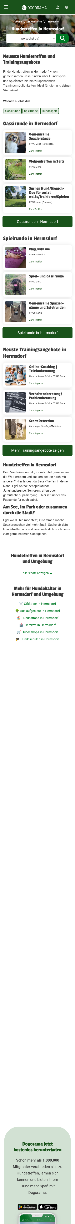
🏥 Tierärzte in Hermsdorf (37, 625)
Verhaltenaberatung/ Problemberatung (45, 396)
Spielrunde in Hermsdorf (38, 333)
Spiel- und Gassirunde (46, 276)
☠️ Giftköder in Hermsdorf (37, 604)
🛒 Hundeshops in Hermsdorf (37, 632)
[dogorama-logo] (34, 7)
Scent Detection (41, 421)
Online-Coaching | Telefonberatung (43, 369)
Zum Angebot (36, 383)
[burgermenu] (6, 7)
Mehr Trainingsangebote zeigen (37, 450)
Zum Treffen (35, 151)
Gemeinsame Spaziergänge (39, 136)
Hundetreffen (35, 21)
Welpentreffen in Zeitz (46, 161)
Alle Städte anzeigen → (37, 573)
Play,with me (39, 249)
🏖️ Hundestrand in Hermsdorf (37, 618)
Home (19, 21)
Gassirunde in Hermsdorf (37, 221)
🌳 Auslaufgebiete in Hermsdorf (37, 611)
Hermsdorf (53, 21)
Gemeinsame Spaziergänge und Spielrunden (47, 305)
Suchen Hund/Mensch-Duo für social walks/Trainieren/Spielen (49, 192)
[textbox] (31, 38)
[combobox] (31, 38)
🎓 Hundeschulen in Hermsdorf (37, 639)
